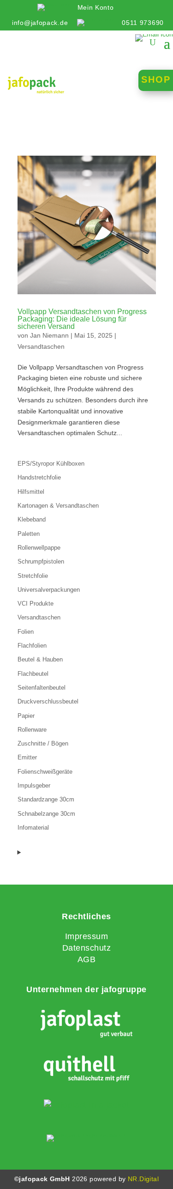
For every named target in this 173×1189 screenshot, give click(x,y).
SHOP (156, 79)
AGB (87, 959)
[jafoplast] (86, 1024)
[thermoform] (86, 1105)
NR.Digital (143, 1179)
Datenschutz (86, 947)
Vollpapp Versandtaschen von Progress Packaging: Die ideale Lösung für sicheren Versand (82, 319)
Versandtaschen (41, 346)
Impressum (86, 936)
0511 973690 (143, 22)
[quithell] (86, 1070)
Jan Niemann (49, 335)
